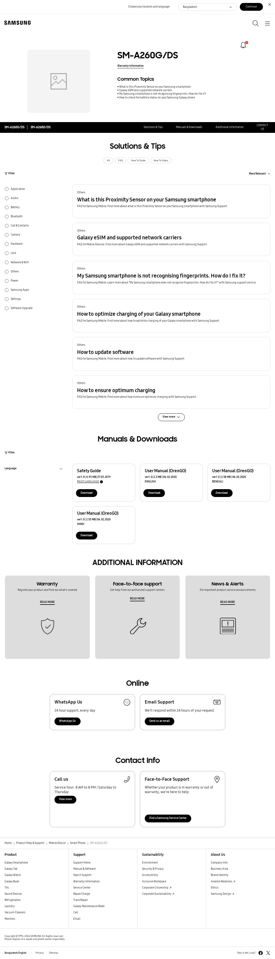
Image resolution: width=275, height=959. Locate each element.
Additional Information (230, 127)
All (108, 160)
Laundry (10, 906)
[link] (243, 45)
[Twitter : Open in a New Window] (268, 953)
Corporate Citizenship (155, 887)
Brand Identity (219, 875)
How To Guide (138, 160)
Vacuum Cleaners (15, 912)
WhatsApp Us (67, 721)
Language (10, 469)
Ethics (215, 887)
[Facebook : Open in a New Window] (260, 953)
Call (75, 912)
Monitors (10, 919)
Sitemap (53, 952)
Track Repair (80, 900)
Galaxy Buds (12, 881)
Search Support (82, 875)
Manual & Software (84, 869)
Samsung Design (221, 894)
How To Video (161, 160)
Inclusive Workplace (154, 881)
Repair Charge (81, 894)
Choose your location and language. (149, 6)
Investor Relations (222, 881)
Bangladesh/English (15, 952)
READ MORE (47, 602)
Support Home (82, 862)
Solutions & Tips (153, 127)
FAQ (120, 160)
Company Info (219, 862)
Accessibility (150, 875)
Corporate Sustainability (157, 894)
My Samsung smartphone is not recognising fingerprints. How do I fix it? (162, 93)
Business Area (219, 869)
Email (76, 919)
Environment (150, 862)
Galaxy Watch (13, 875)
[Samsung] (16, 23)
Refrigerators (13, 900)
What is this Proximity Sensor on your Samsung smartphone (155, 86)
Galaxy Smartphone (16, 862)
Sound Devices (13, 894)
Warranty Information (130, 66)
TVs (7, 887)
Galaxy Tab (11, 869)
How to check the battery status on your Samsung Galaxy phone (157, 97)
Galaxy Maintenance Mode (88, 906)
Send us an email (159, 721)
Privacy (40, 952)
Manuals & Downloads (189, 127)
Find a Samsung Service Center (168, 818)
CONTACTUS (262, 127)
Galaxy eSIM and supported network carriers (145, 90)
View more (65, 799)
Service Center (82, 887)
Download (87, 493)
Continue (251, 6)
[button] (171, 201)
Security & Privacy (153, 869)
